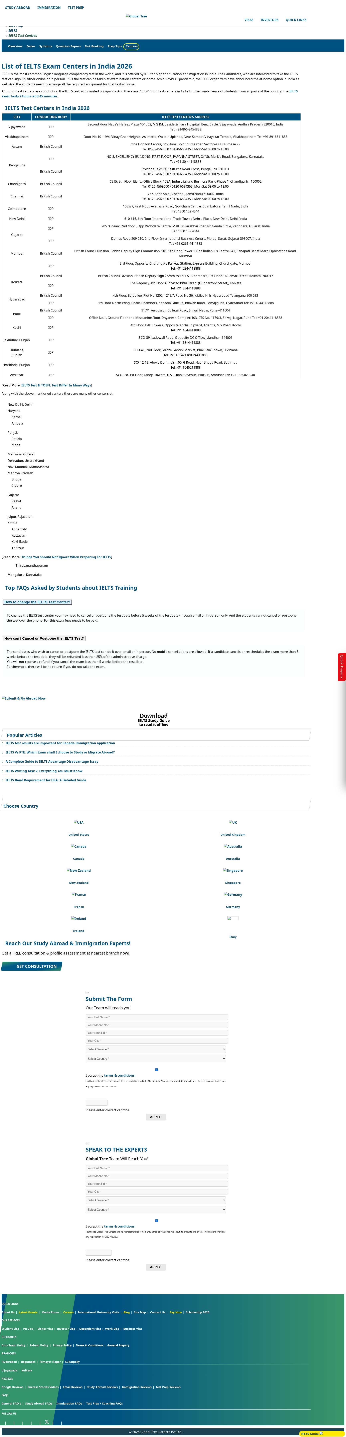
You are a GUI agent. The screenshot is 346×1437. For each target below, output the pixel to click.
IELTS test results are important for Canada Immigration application (60, 743)
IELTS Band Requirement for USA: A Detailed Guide (46, 780)
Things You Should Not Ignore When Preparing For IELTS (66, 557)
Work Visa (112, 1329)
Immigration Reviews (137, 1387)
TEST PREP (76, 7)
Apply (155, 1117)
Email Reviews (72, 1387)
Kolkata (26, 1370)
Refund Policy (39, 1345)
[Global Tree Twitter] (47, 1422)
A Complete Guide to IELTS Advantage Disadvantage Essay (52, 761)
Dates (31, 46)
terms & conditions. (120, 1075)
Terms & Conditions (89, 1345)
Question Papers (68, 46)
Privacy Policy (62, 1345)
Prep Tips (115, 46)
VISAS (248, 20)
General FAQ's (11, 1403)
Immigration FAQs (69, 1403)
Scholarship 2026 (197, 1312)
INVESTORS (270, 20)
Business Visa (132, 1329)
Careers (68, 1312)
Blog (127, 1312)
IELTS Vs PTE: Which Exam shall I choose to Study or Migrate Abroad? (60, 752)
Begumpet (28, 1362)
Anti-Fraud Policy (13, 1345)
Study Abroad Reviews (102, 1387)
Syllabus (45, 46)
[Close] (87, 992)
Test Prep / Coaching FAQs (104, 1403)
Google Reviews (12, 1387)
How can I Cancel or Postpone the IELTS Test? (44, 638)
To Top (339, 1413)
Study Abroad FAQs (38, 1403)
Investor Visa (66, 1329)
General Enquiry (118, 1345)
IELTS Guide (310, 1434)
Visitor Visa (45, 1329)
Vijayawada (9, 1370)
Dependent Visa (90, 1329)
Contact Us (157, 1312)
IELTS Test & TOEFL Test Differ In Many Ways (56, 385)
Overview (15, 46)
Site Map (140, 1312)
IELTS (13, 30)
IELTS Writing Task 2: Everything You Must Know (44, 771)
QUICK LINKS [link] (296, 20)
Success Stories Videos (43, 1387)
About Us (8, 1312)
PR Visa (28, 1329)
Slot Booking (94, 46)
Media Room (50, 1312)
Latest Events (28, 1312)
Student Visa (10, 1329)
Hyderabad (9, 1362)
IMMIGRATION (49, 7)
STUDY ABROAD (17, 7)
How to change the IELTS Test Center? (37, 602)
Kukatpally (72, 1362)
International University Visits (98, 1312)
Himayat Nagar (50, 1362)
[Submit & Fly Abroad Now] (24, 698)
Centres (132, 46)
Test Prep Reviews (168, 1387)
